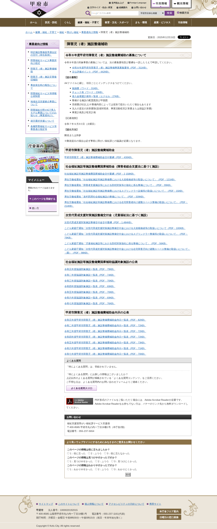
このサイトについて (69, 504)
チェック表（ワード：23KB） (88, 92)
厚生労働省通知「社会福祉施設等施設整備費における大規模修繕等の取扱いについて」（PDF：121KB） (120, 179)
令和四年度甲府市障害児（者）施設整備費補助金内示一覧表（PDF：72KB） (105, 336)
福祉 (61, 32)
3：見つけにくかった (125, 461)
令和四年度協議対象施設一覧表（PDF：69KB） (89, 286)
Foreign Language (138, 3)
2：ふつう (96, 453)
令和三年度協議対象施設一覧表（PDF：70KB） (89, 280)
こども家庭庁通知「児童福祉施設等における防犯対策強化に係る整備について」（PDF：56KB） (115, 243)
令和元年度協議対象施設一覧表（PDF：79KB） (89, 269)
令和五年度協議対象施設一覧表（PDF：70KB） (89, 292)
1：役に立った (78, 453)
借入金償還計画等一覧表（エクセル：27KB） (96, 96)
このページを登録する (43, 198)
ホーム (29, 32)
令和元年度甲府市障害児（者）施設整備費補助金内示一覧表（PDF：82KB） (105, 319)
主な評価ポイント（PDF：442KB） (91, 71)
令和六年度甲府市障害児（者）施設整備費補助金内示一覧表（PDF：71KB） (105, 348)
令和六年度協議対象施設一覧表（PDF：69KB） (89, 297)
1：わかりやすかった (81, 469)
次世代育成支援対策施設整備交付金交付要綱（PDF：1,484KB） (98, 222)
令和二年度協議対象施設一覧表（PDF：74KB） (89, 275)
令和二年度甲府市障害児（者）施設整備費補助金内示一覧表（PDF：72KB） (105, 325)
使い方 (35, 208)
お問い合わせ (140, 7)
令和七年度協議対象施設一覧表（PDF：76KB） (89, 303)
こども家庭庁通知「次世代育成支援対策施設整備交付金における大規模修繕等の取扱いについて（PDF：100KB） (124, 228)
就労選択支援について (42, 120)
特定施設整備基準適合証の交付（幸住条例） (44, 53)
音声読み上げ (118, 3)
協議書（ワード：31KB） (85, 88)
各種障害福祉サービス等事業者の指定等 (44, 128)
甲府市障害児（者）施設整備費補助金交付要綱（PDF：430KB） (98, 157)
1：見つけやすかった (81, 461)
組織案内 (123, 7)
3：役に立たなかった (118, 453)
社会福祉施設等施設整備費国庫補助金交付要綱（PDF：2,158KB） (99, 173)
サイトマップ (46, 504)
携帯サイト (155, 504)
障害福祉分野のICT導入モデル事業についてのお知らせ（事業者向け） (44, 112)
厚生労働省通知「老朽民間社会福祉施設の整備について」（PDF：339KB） (104, 196)
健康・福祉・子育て (46, 32)
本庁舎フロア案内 (169, 511)
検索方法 (184, 12)
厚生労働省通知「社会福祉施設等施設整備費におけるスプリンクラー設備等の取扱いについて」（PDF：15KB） (124, 190)
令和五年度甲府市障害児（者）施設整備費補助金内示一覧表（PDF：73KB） (105, 342)
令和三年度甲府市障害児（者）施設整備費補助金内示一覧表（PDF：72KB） (105, 331)
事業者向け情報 (89, 32)
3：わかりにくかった (125, 469)
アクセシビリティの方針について (126, 504)
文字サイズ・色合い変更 (101, 7)
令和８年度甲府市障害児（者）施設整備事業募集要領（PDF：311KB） (110, 67)
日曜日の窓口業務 (169, 517)
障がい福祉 (73, 32)
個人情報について (94, 504)
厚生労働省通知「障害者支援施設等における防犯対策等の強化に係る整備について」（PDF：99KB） (118, 185)
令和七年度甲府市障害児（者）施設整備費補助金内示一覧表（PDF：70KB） (105, 354)
